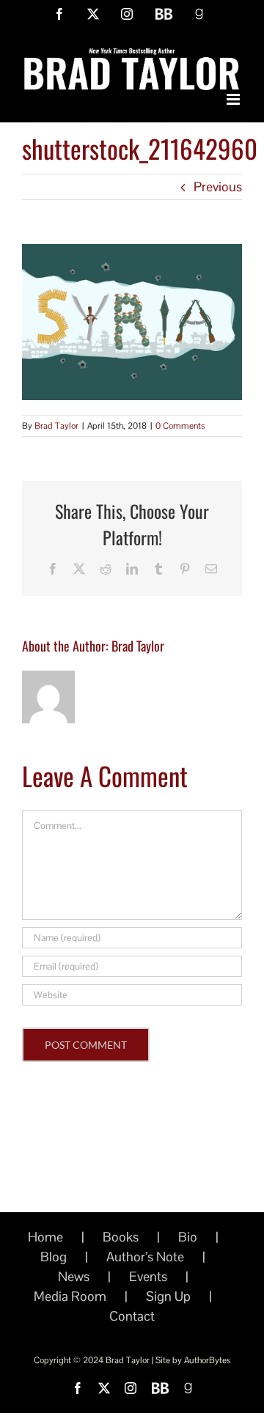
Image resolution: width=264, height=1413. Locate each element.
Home (45, 1236)
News (73, 1276)
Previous (218, 186)
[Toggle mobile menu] (234, 99)
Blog (53, 1256)
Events (148, 1276)
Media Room (70, 1296)
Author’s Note (145, 1256)
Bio (187, 1236)
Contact (132, 1315)
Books (121, 1236)
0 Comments (180, 426)
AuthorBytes (207, 1360)
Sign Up (168, 1296)
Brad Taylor (56, 426)
